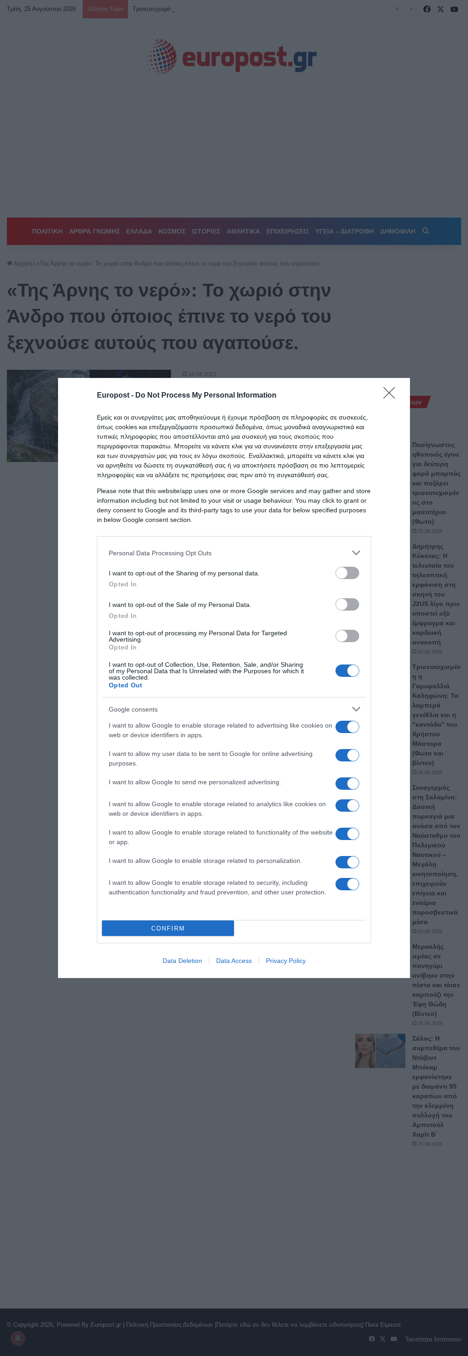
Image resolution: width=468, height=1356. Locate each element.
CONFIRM (168, 928)
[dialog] (234, 678)
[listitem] (234, 553)
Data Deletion (182, 960)
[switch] (347, 573)
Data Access (234, 960)
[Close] (392, 395)
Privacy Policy (286, 960)
